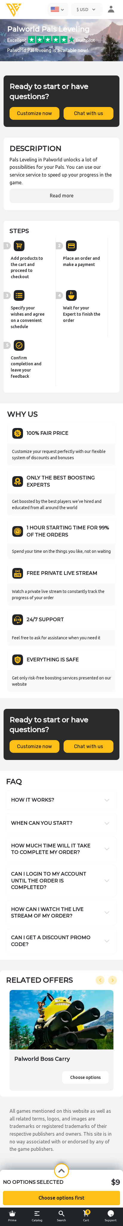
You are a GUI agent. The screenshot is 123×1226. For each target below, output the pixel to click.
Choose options (85, 1077)
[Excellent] (61, 39)
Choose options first (61, 1197)
